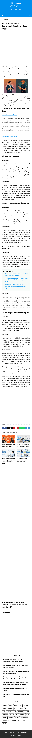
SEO (3, 711)
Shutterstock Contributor (9, 136)
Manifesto (20, 711)
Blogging (25, 705)
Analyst (17, 717)
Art (16, 714)
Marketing (21, 714)
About (6, 732)
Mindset (21, 708)
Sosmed (11, 714)
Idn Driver (16, 3)
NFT (18, 720)
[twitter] (10, 428)
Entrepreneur (5, 720)
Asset (27, 714)
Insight (16, 705)
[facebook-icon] (12, 9)
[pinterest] (16, 428)
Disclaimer (24, 732)
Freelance (10, 717)
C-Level (23, 720)
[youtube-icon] (16, 9)
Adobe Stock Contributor (9, 115)
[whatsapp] (22, 428)
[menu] (3, 15)
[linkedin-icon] (20, 9)
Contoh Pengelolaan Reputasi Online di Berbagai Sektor (22, 460)
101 (20, 705)
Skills (15, 708)
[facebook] (4, 428)
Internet (10, 708)
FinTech (4, 723)
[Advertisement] (16, 48)
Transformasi (24, 717)
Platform (9, 711)
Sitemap (12, 732)
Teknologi (5, 714)
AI (25, 708)
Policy (17, 732)
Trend (14, 711)
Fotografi (13, 720)
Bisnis (10, 705)
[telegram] (27, 428)
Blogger (27, 711)
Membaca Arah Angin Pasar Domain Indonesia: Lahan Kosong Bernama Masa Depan (15, 286)
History (4, 717)
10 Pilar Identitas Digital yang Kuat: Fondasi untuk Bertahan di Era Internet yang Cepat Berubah (16, 279)
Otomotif (4, 705)
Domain (4, 708)
